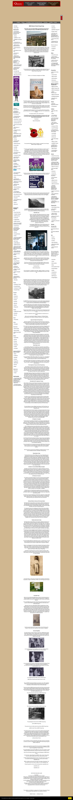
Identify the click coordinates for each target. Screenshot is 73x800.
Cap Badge (54, 133)
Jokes (53, 261)
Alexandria (16, 319)
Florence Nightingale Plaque (54, 104)
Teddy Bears (54, 272)
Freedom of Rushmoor (53, 175)
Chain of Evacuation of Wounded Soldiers (17, 65)
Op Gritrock (16, 150)
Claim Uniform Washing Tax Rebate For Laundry (55, 57)
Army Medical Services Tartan (54, 116)
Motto (15, 177)
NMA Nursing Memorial (16, 185)
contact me (38, 742)
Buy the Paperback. (36, 267)
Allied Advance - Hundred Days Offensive (16, 68)
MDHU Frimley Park (55, 88)
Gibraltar (15, 357)
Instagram (39, 75)
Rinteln (15, 305)
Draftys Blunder (30, 540)
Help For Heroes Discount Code (54, 61)
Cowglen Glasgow (17, 214)
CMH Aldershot (17, 215)
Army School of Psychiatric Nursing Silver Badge (55, 130)
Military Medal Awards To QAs (54, 214)
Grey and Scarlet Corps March (16, 173)
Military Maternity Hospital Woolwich (16, 251)
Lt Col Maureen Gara (55, 211)
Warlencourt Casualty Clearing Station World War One (16, 57)
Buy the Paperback (36, 120)
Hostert (15, 299)
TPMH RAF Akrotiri (17, 311)
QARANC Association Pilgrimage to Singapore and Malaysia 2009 (54, 187)
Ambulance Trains (17, 284)
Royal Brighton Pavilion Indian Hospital (16, 263)
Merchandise (54, 263)
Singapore (16, 344)
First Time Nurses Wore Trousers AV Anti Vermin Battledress (54, 119)
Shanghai (16, 324)
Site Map (51, 22)
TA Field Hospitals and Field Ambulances (17, 385)
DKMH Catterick (17, 221)
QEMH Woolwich (17, 244)
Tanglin (15, 346)
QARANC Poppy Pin (55, 29)
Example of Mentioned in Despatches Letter (16, 112)
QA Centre (16, 241)
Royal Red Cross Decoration (16, 153)
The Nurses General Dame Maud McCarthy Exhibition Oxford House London (55, 159)
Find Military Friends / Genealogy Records (34, 22)
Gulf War (15, 147)
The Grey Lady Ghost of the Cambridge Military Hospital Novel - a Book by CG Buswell (55, 35)
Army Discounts (55, 54)
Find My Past (38, 174)
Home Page (16, 27)
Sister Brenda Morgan (42, 353)
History (18, 22)
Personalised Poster (55, 266)
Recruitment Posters (18, 194)
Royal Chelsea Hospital (16, 259)
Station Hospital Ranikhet (16, 269)
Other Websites (55, 242)
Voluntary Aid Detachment (16, 141)
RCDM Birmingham (55, 96)
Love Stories (16, 114)
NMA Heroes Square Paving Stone (17, 182)
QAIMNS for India (17, 37)
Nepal (15, 366)
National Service (17, 143)
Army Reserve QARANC (54, 99)
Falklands (16, 355)
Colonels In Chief (17, 155)
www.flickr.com (36, 759)
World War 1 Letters (17, 119)
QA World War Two (17, 122)
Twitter (43, 75)
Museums (16, 204)
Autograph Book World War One (16, 117)
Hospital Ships (17, 289)
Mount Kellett (16, 330)
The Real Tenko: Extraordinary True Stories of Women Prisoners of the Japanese (39, 226)
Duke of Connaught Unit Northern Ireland (17, 223)
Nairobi (15, 364)
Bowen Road (16, 328)
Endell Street (16, 225)
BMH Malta (16, 362)
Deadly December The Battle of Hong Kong (38, 450)
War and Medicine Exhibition (54, 194)
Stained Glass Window (16, 189)
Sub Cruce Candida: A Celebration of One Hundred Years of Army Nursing (38, 684)
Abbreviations (54, 78)
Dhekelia (15, 313)
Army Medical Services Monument (17, 192)
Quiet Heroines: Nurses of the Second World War (38, 302)
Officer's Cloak (54, 141)
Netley (15, 256)
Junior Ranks (54, 74)
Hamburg (16, 296)
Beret (53, 113)
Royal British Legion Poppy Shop (40, 144)
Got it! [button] (70, 798)
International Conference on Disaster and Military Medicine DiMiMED (55, 198)
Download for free (31, 784)
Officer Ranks (54, 76)
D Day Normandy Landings (17, 130)
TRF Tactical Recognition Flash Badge (54, 123)
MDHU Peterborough (53, 92)
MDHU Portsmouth (55, 94)
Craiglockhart (16, 219)
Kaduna (15, 359)
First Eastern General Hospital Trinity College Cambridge (16, 229)
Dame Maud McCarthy (53, 209)
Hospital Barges (17, 286)
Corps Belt (54, 135)
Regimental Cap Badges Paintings (54, 42)
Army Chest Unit (17, 212)
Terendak (16, 348)
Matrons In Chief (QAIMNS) (16, 166)
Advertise (46, 22)
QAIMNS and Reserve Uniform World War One (54, 146)
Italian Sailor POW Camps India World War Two (17, 136)
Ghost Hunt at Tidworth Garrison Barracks (16, 277)
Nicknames (54, 80)
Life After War (16, 71)
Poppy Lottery (54, 31)
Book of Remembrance (16, 109)
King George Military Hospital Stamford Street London (17, 238)
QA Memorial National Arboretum (17, 179)
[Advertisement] (36, 14)
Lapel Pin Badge (55, 127)
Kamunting (16, 337)
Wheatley (16, 279)
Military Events (54, 180)
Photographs (54, 106)
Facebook (34, 75)
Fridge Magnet (54, 277)
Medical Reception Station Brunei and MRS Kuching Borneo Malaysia (17, 248)
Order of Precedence (18, 175)
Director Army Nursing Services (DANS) (16, 160)
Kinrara (15, 339)
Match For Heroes (55, 166)
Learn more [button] (32, 798)
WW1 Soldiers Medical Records (16, 45)
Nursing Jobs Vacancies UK (53, 227)
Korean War (16, 145)
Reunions (53, 171)
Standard (16, 197)
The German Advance (16, 53)
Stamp (53, 270)
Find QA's (54, 259)
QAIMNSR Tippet (55, 143)
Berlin (15, 294)
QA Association (17, 196)
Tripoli (15, 372)
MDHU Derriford (55, 86)
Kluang (15, 341)
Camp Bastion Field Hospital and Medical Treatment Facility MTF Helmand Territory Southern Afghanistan (17, 380)
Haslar (15, 235)
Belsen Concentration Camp (17, 133)
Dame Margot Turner (55, 207)
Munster (15, 303)
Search (23, 22)
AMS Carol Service (55, 183)
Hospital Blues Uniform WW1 (54, 151)
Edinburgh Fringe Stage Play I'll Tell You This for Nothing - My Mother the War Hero (55, 163)
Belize (15, 353)
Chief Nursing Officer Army (16, 157)
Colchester (16, 217)
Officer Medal (54, 148)
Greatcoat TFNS (55, 126)
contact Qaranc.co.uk (42, 736)
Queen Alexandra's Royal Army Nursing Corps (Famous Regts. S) (37, 194)
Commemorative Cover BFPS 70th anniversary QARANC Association (55, 64)
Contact (55, 22)
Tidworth (15, 274)
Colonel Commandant (16, 164)
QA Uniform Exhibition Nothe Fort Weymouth (55, 202)
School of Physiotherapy (16, 267)
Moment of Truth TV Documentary (55, 217)
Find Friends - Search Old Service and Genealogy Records (17, 33)
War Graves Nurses (17, 74)
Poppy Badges (54, 268)
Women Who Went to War (32, 356)
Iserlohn (15, 301)
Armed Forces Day (55, 155)
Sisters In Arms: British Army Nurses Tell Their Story (40, 394)
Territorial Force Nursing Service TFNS (17, 43)
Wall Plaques (54, 275)
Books (15, 202)
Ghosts (15, 232)
